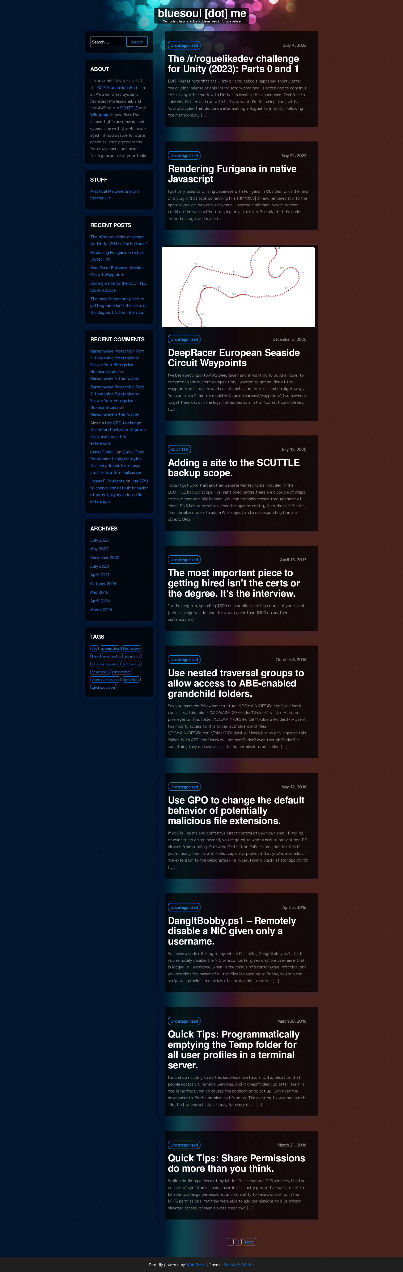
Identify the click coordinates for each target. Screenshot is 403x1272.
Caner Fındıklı (103, 452)
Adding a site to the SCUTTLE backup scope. (234, 467)
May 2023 (99, 548)
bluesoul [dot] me (202, 12)
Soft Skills (131, 679)
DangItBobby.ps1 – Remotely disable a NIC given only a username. (232, 930)
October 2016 (103, 583)
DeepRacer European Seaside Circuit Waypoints (234, 357)
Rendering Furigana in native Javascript (232, 173)
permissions (131, 664)
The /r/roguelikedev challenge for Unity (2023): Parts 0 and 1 (233, 63)
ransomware (121, 671)
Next (249, 1241)
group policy (112, 656)
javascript (132, 656)
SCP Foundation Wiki (117, 87)
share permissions (105, 679)
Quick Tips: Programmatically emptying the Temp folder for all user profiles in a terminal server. (234, 1049)
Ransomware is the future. (114, 378)
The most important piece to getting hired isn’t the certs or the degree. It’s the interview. (234, 582)
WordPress (195, 1264)
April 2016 (100, 600)
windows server (103, 687)
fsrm (95, 656)
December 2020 (104, 557)
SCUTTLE (179, 449)
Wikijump (99, 114)
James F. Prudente (107, 480)
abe (94, 648)
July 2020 (99, 566)
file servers (131, 648)
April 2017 (100, 574)
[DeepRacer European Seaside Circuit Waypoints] (238, 286)
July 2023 (99, 540)
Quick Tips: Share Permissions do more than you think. (236, 1163)
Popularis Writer (239, 1264)
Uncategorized (184, 45)
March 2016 (101, 609)
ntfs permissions (105, 664)
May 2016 (99, 592)
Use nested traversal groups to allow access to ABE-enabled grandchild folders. (236, 682)
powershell (100, 671)
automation (110, 648)
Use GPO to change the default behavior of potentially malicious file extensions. (236, 810)
